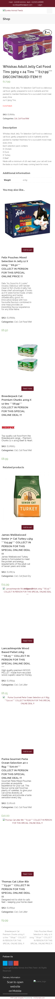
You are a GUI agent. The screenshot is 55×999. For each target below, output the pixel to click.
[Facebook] (10, 963)
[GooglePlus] (16, 963)
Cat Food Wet (23, 118)
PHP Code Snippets (17, 998)
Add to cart (27, 250)
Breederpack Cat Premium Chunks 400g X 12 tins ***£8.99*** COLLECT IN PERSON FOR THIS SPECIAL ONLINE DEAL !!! (14, 937)
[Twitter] (5, 963)
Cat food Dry (25, 576)
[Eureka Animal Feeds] (13, 10)
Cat (15, 118)
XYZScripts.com (39, 998)
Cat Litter (23, 684)
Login (40, 5)
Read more (27, 389)
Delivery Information (11, 977)
